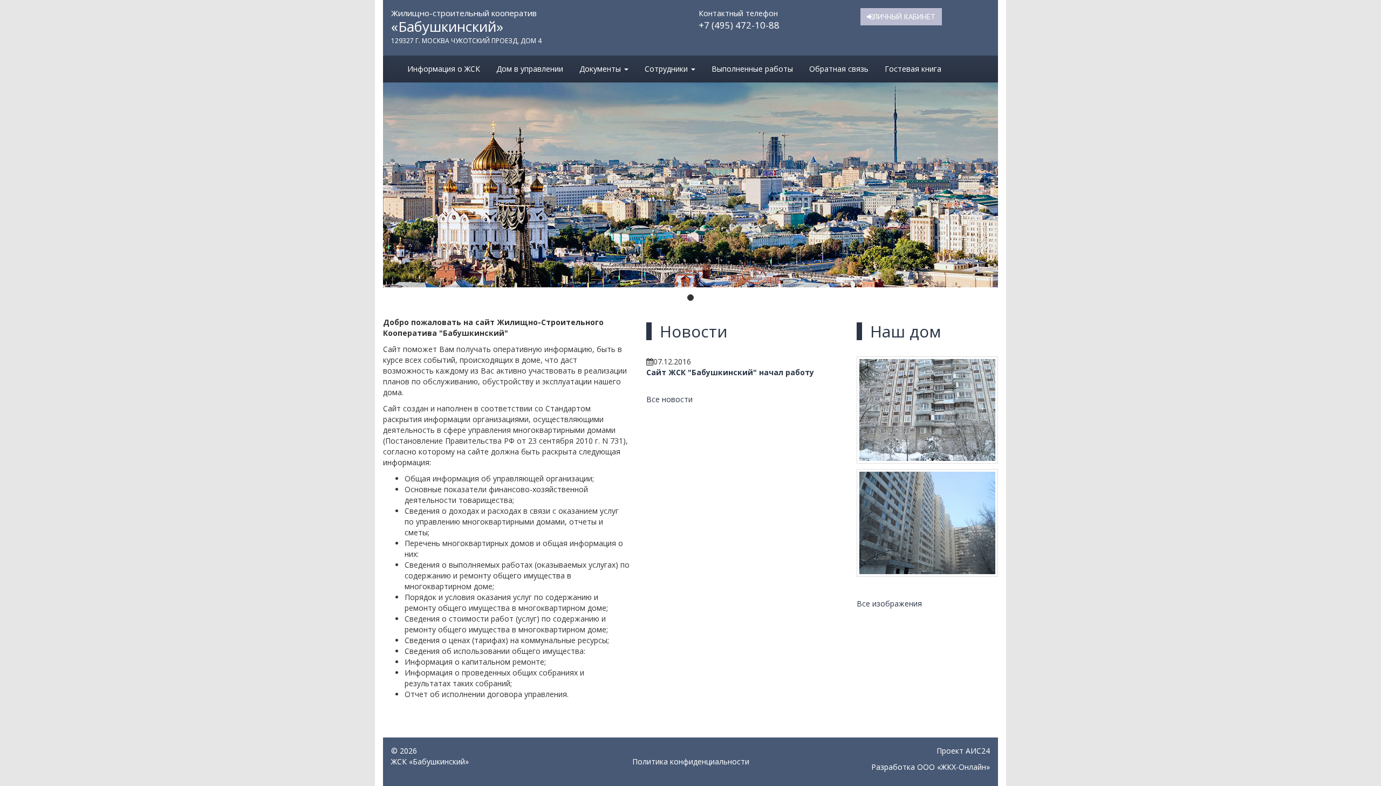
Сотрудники (667, 69)
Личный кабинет (904, 17)
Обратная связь (839, 69)
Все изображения (889, 603)
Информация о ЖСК (443, 69)
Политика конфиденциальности (690, 761)
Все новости (669, 399)
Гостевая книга (913, 69)
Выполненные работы (752, 69)
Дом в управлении (529, 69)
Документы (601, 69)
